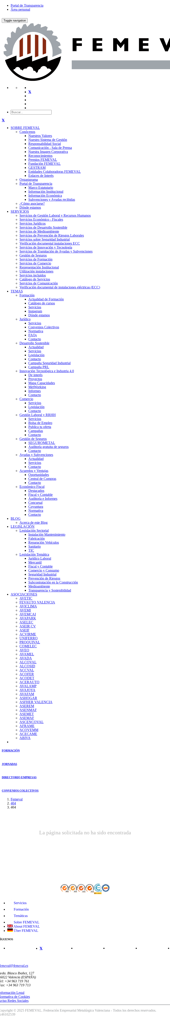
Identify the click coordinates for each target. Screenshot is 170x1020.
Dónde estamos (30, 207)
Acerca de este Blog (33, 522)
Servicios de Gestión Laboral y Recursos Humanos (55, 215)
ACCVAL (26, 670)
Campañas (35, 431)
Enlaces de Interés (41, 175)
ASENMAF (28, 710)
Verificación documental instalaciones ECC (49, 243)
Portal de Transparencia (27, 5)
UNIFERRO (28, 638)
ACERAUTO (29, 682)
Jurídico (25, 319)
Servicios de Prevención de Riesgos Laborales (51, 235)
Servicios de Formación (35, 259)
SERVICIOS (20, 211)
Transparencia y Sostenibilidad (49, 590)
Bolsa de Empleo (40, 423)
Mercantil (35, 562)
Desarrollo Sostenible (34, 343)
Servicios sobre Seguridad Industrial (44, 239)
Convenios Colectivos (43, 327)
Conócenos (27, 132)
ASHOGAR (28, 698)
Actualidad (36, 347)
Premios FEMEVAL (42, 160)
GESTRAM (37, 167)
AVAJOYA (27, 690)
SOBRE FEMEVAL (25, 128)
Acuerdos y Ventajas (33, 471)
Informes (34, 391)
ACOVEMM (28, 730)
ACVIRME (27, 634)
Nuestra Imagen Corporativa (48, 152)
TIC (31, 550)
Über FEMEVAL (25, 930)
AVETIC (25, 598)
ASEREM (26, 706)
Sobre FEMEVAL (26, 922)
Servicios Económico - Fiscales (41, 219)
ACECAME (28, 734)
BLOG (16, 518)
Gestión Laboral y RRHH (37, 415)
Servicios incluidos (32, 275)
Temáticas (20, 916)
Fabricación (36, 538)
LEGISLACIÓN (23, 526)
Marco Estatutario (40, 187)
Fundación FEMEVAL (44, 163)
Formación (27, 295)
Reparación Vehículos (43, 542)
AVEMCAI (27, 614)
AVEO (24, 650)
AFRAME (27, 726)
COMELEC (28, 646)
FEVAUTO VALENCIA (37, 602)
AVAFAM (26, 694)
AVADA (25, 658)
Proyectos (35, 379)
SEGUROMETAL (41, 443)
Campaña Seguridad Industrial (49, 363)
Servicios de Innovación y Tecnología (45, 247)
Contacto (34, 339)
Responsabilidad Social (44, 144)
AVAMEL (26, 654)
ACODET (26, 678)
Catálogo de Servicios (34, 279)
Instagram (35, 311)
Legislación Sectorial (34, 530)
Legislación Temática (34, 554)
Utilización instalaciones (36, 271)
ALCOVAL (28, 662)
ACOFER (26, 674)
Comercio (26, 399)
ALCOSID (27, 666)
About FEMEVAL (26, 926)
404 (13, 803)
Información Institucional (45, 191)
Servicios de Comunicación (38, 283)
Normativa (35, 331)
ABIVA (25, 738)
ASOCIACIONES (24, 594)
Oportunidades (38, 475)
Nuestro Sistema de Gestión (47, 140)
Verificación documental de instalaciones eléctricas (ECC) (59, 287)
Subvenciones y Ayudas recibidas (51, 199)
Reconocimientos (40, 156)
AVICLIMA (28, 606)
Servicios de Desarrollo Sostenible (43, 227)
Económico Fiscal (31, 487)
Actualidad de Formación (46, 299)
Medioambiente (39, 586)
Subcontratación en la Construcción (53, 582)
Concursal (35, 502)
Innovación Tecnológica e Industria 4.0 (46, 371)
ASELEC (26, 622)
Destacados (36, 490)
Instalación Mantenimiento (46, 534)
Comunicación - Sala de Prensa (50, 148)
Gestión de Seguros (33, 255)
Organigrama (28, 179)
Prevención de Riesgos (44, 578)
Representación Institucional (39, 267)
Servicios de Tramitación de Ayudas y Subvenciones (56, 251)
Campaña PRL (38, 367)
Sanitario (34, 546)
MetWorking (37, 387)
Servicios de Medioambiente (39, 231)
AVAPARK (27, 618)
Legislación (36, 355)
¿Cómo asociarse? (32, 203)
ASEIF (24, 630)
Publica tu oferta (39, 427)
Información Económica (45, 195)
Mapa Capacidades (41, 383)
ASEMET (26, 714)
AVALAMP (28, 686)
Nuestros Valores (40, 136)
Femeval (17, 799)
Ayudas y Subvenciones (36, 455)
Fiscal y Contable (40, 494)
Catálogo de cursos (41, 303)
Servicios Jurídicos (32, 223)
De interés (35, 375)
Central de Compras (42, 479)
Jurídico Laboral (39, 558)
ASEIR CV (27, 626)
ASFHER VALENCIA (35, 702)
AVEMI (25, 610)
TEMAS (17, 291)
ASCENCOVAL (31, 722)
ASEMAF (26, 718)
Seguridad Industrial (42, 574)
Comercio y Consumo (43, 570)
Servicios (34, 307)
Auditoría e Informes (42, 498)
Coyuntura (35, 506)
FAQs (32, 335)
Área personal (20, 9)
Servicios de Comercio (35, 263)
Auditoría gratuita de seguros (48, 447)
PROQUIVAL (29, 642)
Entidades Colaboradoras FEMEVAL (54, 171)
